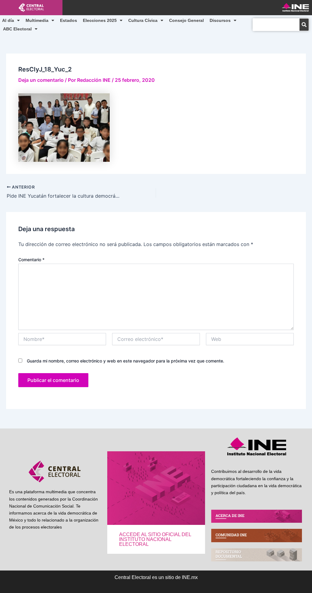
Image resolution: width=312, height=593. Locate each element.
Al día (8, 20)
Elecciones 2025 (100, 20)
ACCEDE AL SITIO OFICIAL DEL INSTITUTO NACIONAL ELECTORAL (155, 539)
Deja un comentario (41, 80)
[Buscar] (304, 25)
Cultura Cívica (143, 20)
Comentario (31, 259)
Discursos (220, 20)
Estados (68, 20)
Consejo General (186, 20)
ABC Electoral (17, 28)
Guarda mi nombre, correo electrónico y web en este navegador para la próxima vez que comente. (125, 360)
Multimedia (37, 20)
